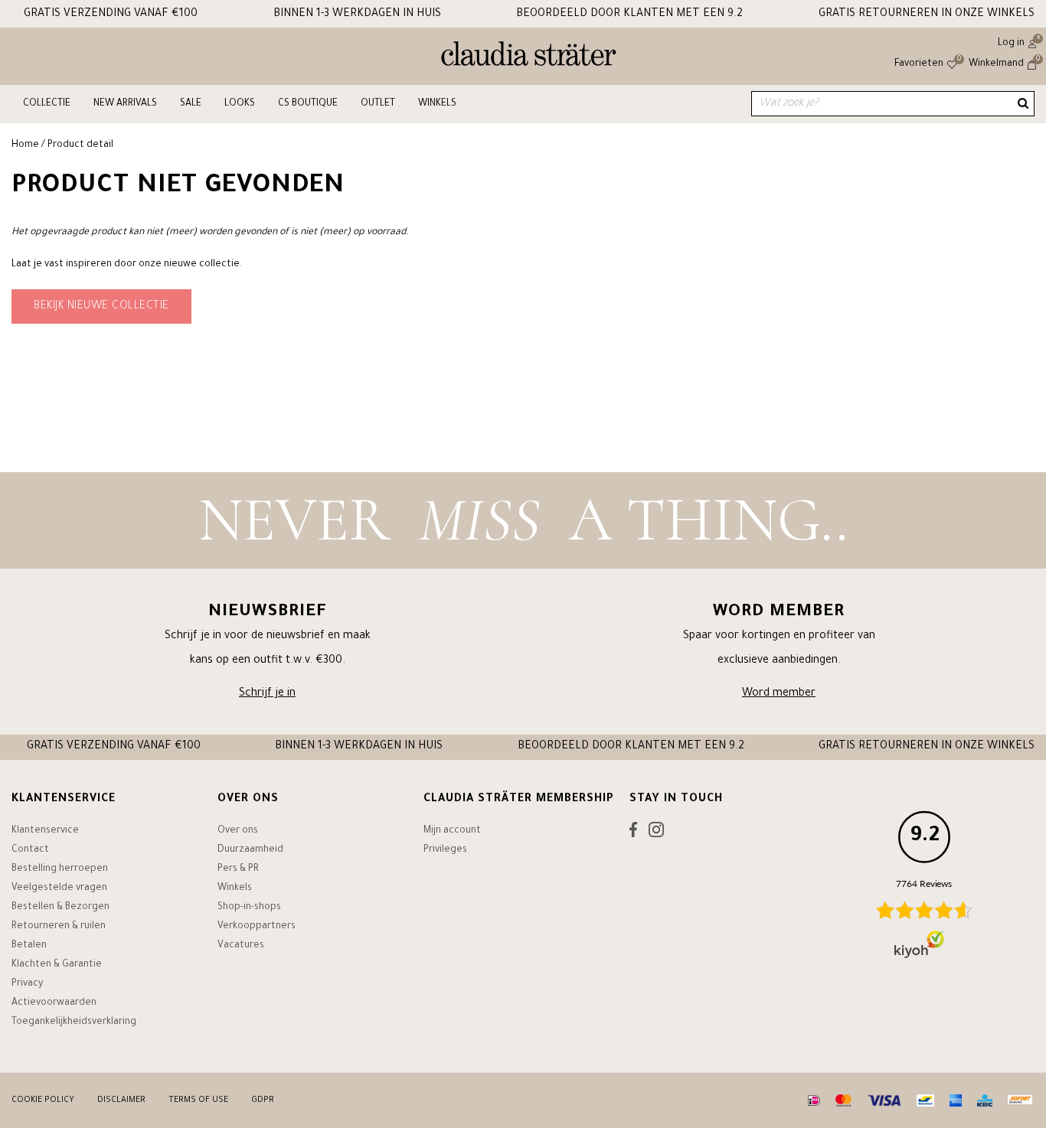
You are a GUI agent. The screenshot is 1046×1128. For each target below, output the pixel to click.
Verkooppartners (256, 926)
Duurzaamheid (250, 850)
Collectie (46, 104)
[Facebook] (633, 833)
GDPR (262, 1100)
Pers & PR (238, 869)
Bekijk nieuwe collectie (101, 307)
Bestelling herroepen (59, 869)
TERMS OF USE (198, 1100)
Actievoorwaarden (53, 1003)
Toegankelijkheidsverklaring (73, 1022)
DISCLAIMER (121, 1100)
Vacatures (240, 946)
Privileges (445, 850)
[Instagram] (656, 833)
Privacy (27, 984)
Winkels (437, 104)
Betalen (29, 946)
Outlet (378, 104)
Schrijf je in (267, 694)
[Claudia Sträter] (528, 57)
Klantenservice (45, 831)
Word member (779, 694)
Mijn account (452, 831)
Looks (239, 104)
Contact (30, 850)
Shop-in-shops (249, 907)
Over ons (237, 831)
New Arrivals (125, 104)
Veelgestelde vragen (59, 888)
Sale (190, 104)
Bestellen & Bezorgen (60, 907)
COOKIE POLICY (42, 1100)
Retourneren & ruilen (58, 926)
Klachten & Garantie (56, 965)
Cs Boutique (308, 104)
